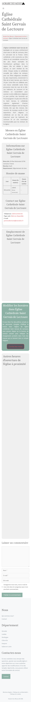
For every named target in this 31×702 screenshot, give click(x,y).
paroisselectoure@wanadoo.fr (13, 221)
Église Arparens (15, 441)
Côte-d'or (5, 640)
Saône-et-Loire (6, 647)
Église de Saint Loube (15, 498)
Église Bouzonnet (15, 385)
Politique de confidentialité (20, 692)
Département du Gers (21, 36)
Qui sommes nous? (8, 616)
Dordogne (5, 637)
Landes (4, 634)
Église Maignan (15, 460)
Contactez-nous (15, 346)
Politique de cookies (15, 694)
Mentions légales (7, 692)
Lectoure (5, 38)
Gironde (4, 631)
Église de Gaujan (15, 403)
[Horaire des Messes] (13, 3)
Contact (4, 619)
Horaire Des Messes (8, 36)
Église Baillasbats (15, 517)
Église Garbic (15, 422)
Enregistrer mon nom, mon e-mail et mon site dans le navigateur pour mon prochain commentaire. (16, 587)
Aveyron (4, 643)
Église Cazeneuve (15, 479)
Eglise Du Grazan (15, 536)
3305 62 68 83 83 (17, 214)
